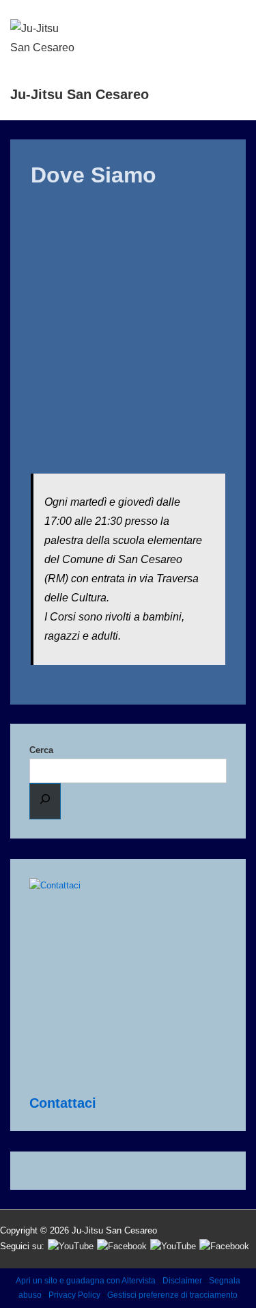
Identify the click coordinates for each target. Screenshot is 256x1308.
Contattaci (62, 1103)
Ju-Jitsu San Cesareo (79, 94)
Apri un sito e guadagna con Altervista (86, 1280)
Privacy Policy (74, 1295)
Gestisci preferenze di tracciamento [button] (172, 1295)
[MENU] (228, 26)
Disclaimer (182, 1280)
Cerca (41, 750)
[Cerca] (45, 801)
